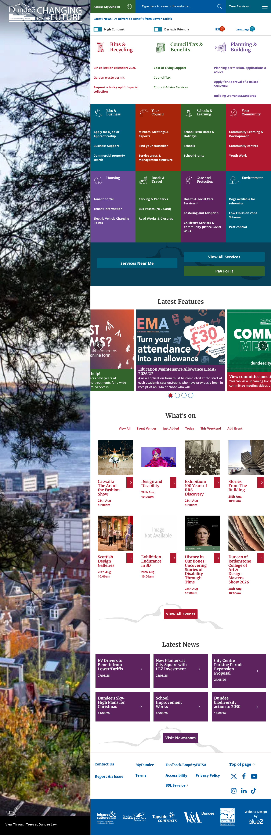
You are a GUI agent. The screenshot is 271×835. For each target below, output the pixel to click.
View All (124, 428)
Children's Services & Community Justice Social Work (202, 227)
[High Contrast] (98, 29)
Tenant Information (108, 209)
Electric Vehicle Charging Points (111, 220)
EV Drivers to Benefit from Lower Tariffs (142, 19)
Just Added (171, 428)
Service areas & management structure (156, 157)
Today (189, 428)
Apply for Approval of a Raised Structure (236, 84)
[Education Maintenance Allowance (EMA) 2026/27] (180, 350)
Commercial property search (109, 157)
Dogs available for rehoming (242, 201)
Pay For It (224, 271)
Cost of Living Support (170, 68)
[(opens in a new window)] (107, 817)
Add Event (234, 428)
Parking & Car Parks (153, 199)
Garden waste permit (109, 77)
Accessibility (176, 775)
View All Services (224, 256)
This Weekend (210, 428)
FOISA (201, 765)
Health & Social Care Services (198, 201)
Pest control (238, 227)
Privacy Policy (208, 775)
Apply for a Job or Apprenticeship (106, 134)
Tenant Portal (103, 199)
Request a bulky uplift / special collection (116, 89)
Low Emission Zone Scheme (243, 215)
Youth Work (238, 155)
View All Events (180, 613)
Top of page (240, 764)
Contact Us (104, 764)
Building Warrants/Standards (235, 96)
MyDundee (145, 765)
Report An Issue (109, 776)
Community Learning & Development (246, 134)
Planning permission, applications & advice (240, 70)
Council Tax (162, 77)
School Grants (194, 155)
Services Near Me (137, 263)
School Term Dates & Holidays (199, 134)
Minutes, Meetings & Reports (154, 134)
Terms (141, 775)
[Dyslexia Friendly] (158, 29)
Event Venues (146, 428)
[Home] (45, 11)
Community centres (243, 146)
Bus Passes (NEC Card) (155, 209)
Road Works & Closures (156, 218)
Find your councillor (153, 146)
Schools (189, 146)
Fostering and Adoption (201, 213)
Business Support (106, 146)
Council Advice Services (171, 87)
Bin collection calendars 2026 (115, 68)
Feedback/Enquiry (181, 765)
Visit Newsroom (180, 737)
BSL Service (175, 785)
